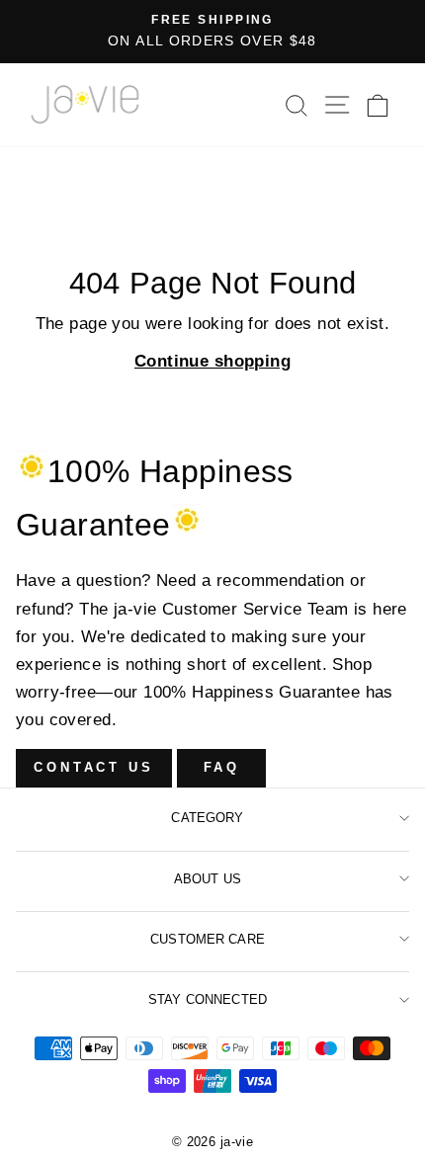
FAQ (222, 767)
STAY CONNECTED (207, 999)
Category (207, 817)
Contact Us (94, 767)
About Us (207, 878)
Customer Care (207, 939)
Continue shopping (212, 361)
